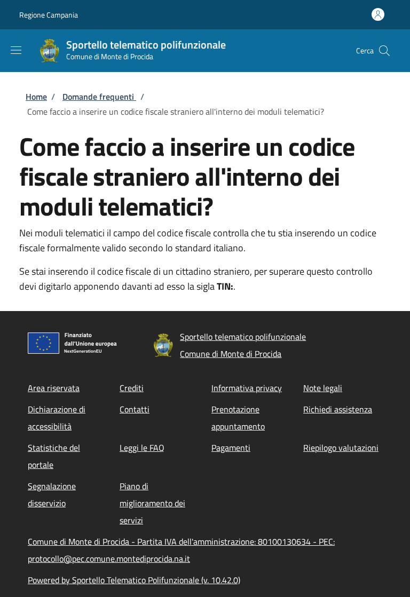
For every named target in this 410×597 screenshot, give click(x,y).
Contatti (134, 409)
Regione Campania (48, 14)
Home (36, 96)
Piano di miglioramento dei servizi (152, 503)
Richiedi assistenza (337, 409)
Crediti (132, 387)
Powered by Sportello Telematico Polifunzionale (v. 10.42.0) (134, 580)
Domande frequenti (99, 96)
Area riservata (54, 387)
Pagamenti (230, 447)
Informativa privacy (246, 387)
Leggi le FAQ (142, 447)
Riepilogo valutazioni (341, 447)
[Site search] (384, 50)
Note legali (322, 387)
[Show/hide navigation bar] (16, 50)
